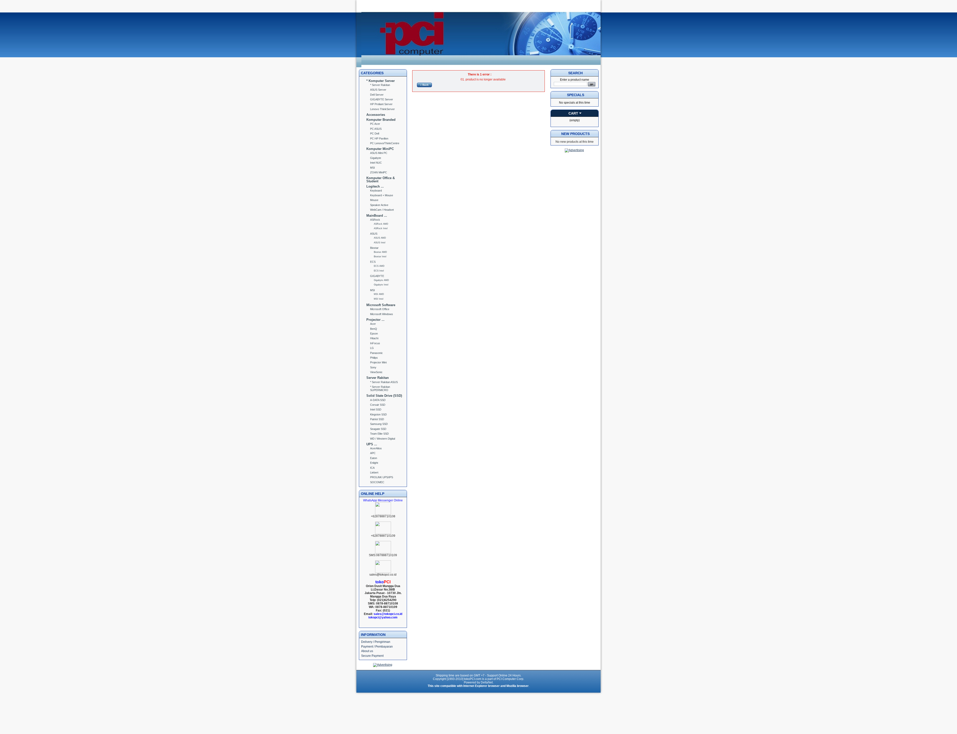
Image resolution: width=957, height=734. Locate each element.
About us (367, 651)
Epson (374, 333)
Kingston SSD (378, 414)
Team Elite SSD (379, 433)
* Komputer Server (380, 81)
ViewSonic (376, 372)
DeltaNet (487, 682)
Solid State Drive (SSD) (384, 396)
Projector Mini (378, 362)
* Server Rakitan (380, 84)
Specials (575, 95)
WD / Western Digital (382, 438)
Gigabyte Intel (381, 284)
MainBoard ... (376, 215)
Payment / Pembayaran (377, 646)
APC (373, 453)
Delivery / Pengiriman (375, 642)
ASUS (373, 233)
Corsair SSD (377, 404)
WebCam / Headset (382, 209)
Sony (373, 367)
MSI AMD (379, 294)
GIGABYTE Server (381, 99)
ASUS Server (378, 89)
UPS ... (371, 444)
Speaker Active (379, 204)
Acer (373, 323)
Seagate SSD (378, 428)
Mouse (374, 200)
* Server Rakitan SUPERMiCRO (380, 388)
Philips (374, 357)
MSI (372, 167)
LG (372, 347)
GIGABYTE (377, 275)
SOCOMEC (377, 482)
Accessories (375, 115)
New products (575, 134)
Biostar (374, 247)
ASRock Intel (381, 228)
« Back (424, 84)
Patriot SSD (377, 419)
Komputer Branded (381, 120)
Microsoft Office (379, 309)
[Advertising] (382, 665)
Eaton (373, 458)
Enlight (374, 462)
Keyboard (376, 190)
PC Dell (374, 133)
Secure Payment (372, 656)
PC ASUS (376, 128)
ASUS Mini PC (378, 152)
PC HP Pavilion (379, 138)
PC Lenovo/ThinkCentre (384, 143)
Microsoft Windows (381, 314)
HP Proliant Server (381, 104)
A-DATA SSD (378, 400)
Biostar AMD (380, 252)
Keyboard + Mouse (381, 195)
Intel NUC (376, 162)
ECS (373, 261)
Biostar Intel (380, 256)
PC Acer (375, 123)
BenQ (373, 328)
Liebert (374, 472)
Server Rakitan (377, 378)
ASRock (375, 219)
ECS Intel (379, 270)
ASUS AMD (380, 238)
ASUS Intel (379, 242)
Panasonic (376, 352)
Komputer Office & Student (380, 179)
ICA (372, 467)
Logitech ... (375, 186)
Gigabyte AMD (381, 280)
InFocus (375, 343)
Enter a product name (574, 79)
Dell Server (377, 94)
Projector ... (375, 320)
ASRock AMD (381, 224)
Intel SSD (375, 409)
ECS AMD (379, 266)
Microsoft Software (380, 305)
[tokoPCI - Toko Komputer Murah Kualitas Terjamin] (481, 66)
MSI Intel (378, 299)
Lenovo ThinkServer (382, 109)
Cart (573, 113)
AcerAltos (376, 448)
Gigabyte (375, 157)
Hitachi (374, 338)
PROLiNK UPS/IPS (381, 477)
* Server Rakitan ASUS (384, 382)
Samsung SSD (379, 423)
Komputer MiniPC (380, 149)
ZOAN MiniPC (378, 172)
